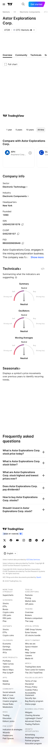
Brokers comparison (33, 618)
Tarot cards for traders (35, 670)
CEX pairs (7, 615)
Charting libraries (32, 715)
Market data (30, 601)
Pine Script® (8, 672)
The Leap (29, 621)
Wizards (6, 732)
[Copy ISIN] (22, 224)
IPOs (5, 652)
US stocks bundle (32, 635)
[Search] (23, 4)
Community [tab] (21, 55)
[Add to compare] (30, 153)
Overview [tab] (7, 55)
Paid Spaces (8, 738)
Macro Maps (8, 670)
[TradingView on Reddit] (4, 547)
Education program (33, 743)
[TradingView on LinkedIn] (30, 540)
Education (7, 718)
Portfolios (7, 661)
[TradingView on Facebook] (11, 540)
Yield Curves (8, 664)
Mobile (5, 681)
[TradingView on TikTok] (43, 540)
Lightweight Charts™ (34, 718)
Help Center (30, 652)
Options (6, 667)
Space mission (31, 646)
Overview (29, 612)
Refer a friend (9, 698)
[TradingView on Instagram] (24, 540)
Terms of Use (31, 681)
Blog (27, 649)
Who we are (30, 643)
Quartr (38, 577)
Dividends (7, 649)
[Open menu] (4, 4)
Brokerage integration (34, 737)
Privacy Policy (31, 687)
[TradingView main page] (10, 4)
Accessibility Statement (30, 694)
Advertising (30, 734)
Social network (9, 692)
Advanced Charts (32, 721)
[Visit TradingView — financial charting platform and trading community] (13, 116)
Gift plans (29, 604)
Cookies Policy (31, 690)
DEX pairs (7, 618)
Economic (7, 643)
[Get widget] (42, 268)
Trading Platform (32, 724)
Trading (6, 715)
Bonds (5, 609)
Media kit (29, 658)
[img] (31, 30)
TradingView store (33, 667)
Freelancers (8, 735)
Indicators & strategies (12, 729)
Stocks (6, 603)
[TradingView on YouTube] (17, 540)
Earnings (6, 646)
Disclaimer (29, 684)
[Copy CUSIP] (18, 234)
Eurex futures (31, 632)
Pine (4, 621)
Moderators (8, 707)
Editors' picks (8, 721)
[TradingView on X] (4, 540)
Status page (30, 704)
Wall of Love (8, 695)
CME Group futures (33, 629)
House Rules (8, 704)
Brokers (28, 615)
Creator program (10, 701)
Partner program (32, 740)
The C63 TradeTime (33, 672)
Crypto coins (8, 612)
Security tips (30, 698)
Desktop (6, 684)
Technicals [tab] (35, 55)
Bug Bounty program (34, 701)
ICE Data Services (33, 559)
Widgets (28, 712)
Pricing (28, 598)
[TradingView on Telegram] (36, 540)
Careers (28, 655)
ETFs (5, 606)
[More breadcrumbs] (15, 12)
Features (29, 595)
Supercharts (8, 595)
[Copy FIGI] (23, 243)
